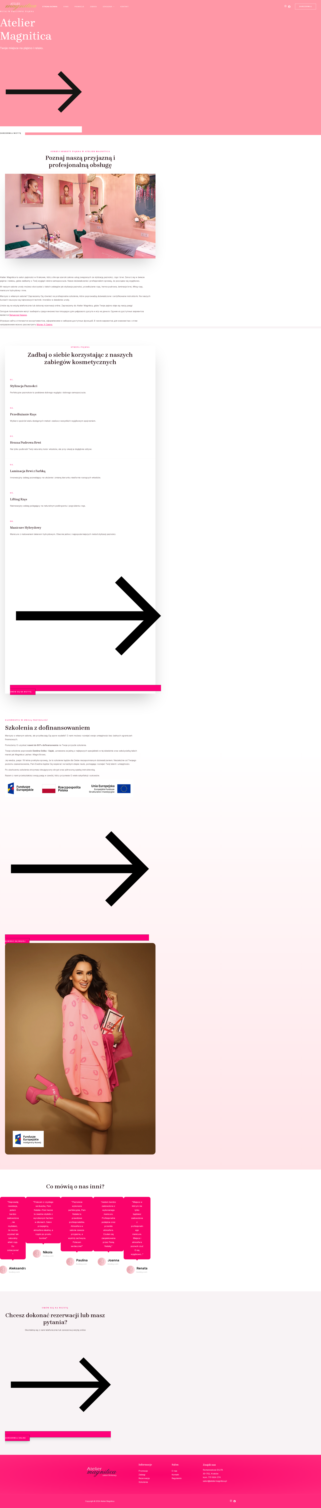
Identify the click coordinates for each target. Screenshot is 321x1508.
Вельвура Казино (18, 315)
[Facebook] (289, 6)
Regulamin (177, 1478)
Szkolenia (107, 7)
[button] (80, 181)
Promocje (79, 7)
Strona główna (49, 7)
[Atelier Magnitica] (21, 6)
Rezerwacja (144, 1478)
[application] (113, 6)
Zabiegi (93, 7)
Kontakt (124, 7)
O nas (65, 7)
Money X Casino (44, 324)
